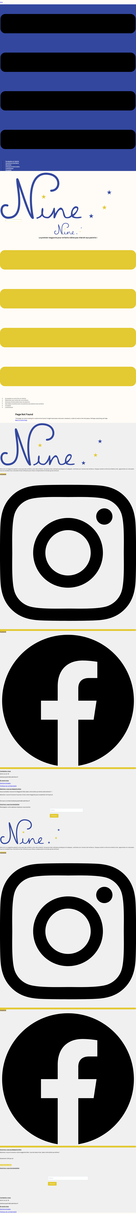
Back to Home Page (21, 420)
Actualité (8, 170)
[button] (68, 81)
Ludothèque (9, 407)
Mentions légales (5, 783)
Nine (1, 2)
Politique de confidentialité (8, 786)
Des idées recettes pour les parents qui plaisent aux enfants (24, 404)
